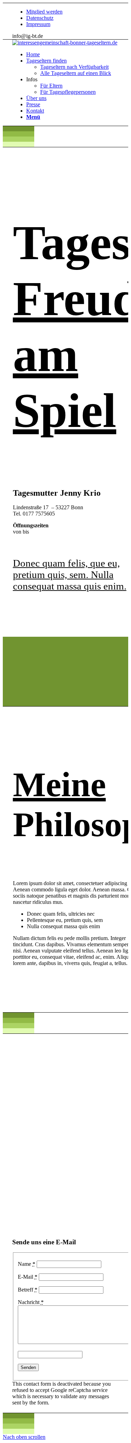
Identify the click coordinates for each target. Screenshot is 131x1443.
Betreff (27, 1290)
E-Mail (27, 1277)
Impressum (38, 24)
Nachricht (31, 1302)
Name (26, 1264)
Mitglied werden (44, 12)
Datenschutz (39, 18)
